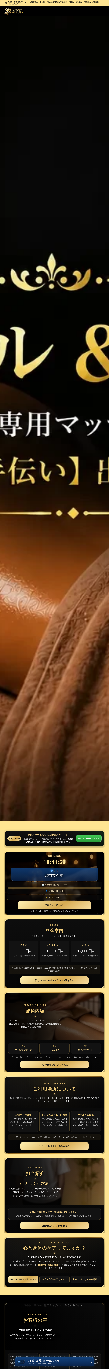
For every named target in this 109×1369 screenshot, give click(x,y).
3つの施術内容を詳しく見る (54, 1064)
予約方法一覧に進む (54, 905)
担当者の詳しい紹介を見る (54, 1225)
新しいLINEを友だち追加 (88, 838)
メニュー (102, 11)
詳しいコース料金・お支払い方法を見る (54, 980)
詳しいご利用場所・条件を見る (54, 1146)
